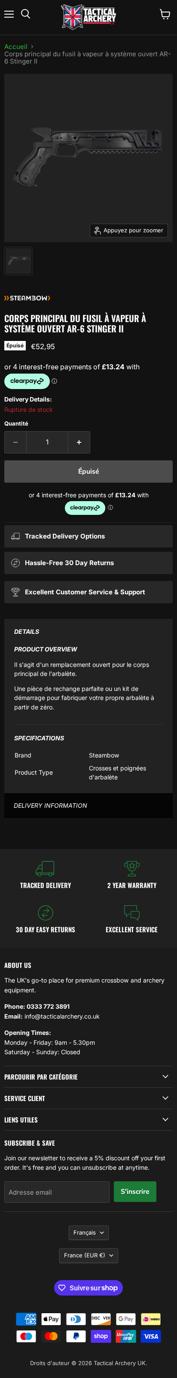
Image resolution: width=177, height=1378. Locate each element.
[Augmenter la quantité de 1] (79, 442)
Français (84, 1232)
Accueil (15, 46)
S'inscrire (135, 1191)
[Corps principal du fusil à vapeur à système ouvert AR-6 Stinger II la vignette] (18, 261)
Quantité (16, 423)
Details (26, 631)
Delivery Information (50, 805)
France (84, 1255)
